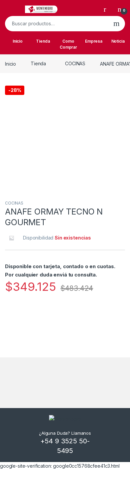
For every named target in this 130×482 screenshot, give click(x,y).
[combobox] (56, 23)
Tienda (43, 41)
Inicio (18, 41)
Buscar (116, 23)
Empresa (93, 41)
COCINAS (75, 63)
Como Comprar (68, 44)
